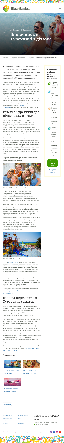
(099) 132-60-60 (41, 416)
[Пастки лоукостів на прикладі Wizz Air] (12, 382)
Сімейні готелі (7, 418)
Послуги (5, 423)
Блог (19, 418)
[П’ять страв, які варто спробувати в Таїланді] (31, 364)
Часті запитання (23, 421)
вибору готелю (13, 262)
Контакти (21, 423)
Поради (16, 30)
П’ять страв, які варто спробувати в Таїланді (30, 371)
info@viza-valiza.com (42, 424)
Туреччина (27, 30)
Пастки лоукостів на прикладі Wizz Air (11, 390)
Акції (4, 421)
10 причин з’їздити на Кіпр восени (11, 371)
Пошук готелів (7, 415)
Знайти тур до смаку (52, 163)
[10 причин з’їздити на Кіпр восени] (12, 364)
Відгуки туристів (23, 415)
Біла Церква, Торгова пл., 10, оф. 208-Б (46, 422)
